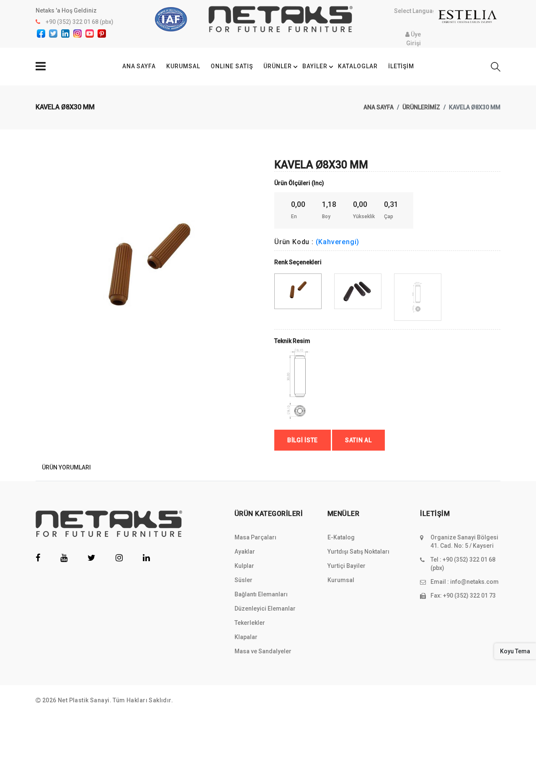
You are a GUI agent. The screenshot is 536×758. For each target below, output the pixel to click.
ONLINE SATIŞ (232, 66)
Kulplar (244, 565)
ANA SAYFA (139, 66)
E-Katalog (341, 537)
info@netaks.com (474, 581)
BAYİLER (314, 66)
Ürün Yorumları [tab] (66, 467)
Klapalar (246, 637)
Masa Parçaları (255, 537)
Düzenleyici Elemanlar (265, 608)
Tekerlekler (249, 622)
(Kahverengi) (338, 242)
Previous (40, 252)
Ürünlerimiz (421, 107)
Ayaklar (244, 551)
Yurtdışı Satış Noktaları (358, 551)
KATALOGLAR (358, 66)
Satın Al (358, 440)
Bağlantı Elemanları (261, 594)
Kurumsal (340, 580)
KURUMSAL (183, 66)
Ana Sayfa (378, 107)
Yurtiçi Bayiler (346, 565)
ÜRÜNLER (277, 66)
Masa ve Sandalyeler (262, 651)
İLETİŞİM (401, 66)
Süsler (243, 580)
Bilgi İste (302, 440)
